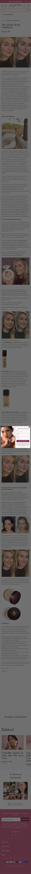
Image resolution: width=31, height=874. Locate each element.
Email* (17, 430)
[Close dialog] (29, 427)
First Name (17, 433)
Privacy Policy (28, 444)
